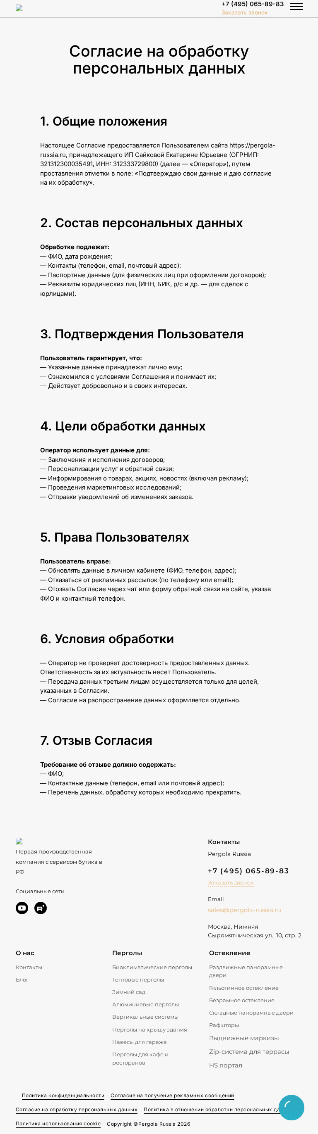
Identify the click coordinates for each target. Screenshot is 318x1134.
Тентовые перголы (138, 979)
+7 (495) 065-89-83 (253, 4)
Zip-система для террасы (249, 1052)
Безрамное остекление (242, 1000)
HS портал (225, 1065)
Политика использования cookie (58, 1123)
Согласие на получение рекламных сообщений (172, 1095)
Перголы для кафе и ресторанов (140, 1058)
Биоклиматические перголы (152, 967)
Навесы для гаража (139, 1042)
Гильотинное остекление (244, 987)
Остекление (230, 953)
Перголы (127, 953)
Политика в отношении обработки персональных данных (218, 1109)
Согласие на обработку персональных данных (77, 1109)
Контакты (29, 967)
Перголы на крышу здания (149, 1029)
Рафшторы (224, 1025)
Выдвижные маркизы (244, 1038)
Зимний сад (128, 992)
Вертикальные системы (145, 1016)
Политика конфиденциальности (63, 1095)
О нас (25, 953)
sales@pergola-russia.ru (244, 910)
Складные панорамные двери (251, 1012)
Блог (22, 979)
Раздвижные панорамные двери (246, 971)
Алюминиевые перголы (145, 1004)
